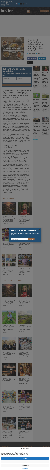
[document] (25, 235)
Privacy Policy (25, 468)
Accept (25, 458)
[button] (48, 448)
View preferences (25, 465)
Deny (25, 461)
